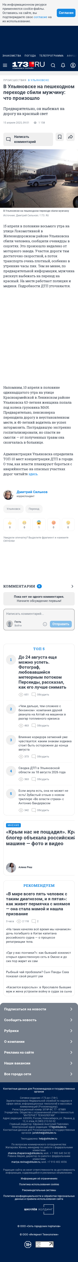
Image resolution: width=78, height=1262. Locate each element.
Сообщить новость (20, 1020)
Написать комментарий (25, 139)
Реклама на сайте (19, 1052)
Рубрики (11, 1031)
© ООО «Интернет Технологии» (39, 1234)
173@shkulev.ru (57, 1127)
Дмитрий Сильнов (32, 492)
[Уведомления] (63, 65)
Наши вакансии (17, 1063)
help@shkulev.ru (48, 1138)
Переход (34, 508)
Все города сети (17, 1074)
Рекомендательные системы (39, 1190)
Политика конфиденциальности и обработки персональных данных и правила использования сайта (39, 1197)
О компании (14, 1041)
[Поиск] (53, 65)
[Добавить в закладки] (60, 137)
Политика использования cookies (39, 1184)
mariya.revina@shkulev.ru (25, 1162)
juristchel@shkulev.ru (44, 1132)
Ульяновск (13, 508)
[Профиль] (73, 65)
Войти (18, 625)
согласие (40, 17)
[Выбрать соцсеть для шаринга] (70, 137)
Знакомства (11, 55)
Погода (30, 55)
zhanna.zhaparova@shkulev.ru (25, 1153)
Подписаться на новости (25, 1009)
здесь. (33, 474)
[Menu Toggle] (5, 65)
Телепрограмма (51, 55)
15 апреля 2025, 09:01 (16, 122)
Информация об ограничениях (39, 1178)
